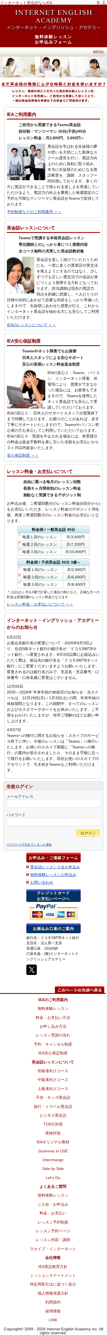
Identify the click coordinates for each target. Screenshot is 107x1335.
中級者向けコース (53, 1079)
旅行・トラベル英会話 (53, 1106)
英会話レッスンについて (53, 1062)
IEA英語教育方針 (52, 1266)
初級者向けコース (53, 1071)
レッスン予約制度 (53, 1222)
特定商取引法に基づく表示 (53, 1284)
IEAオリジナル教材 (52, 1142)
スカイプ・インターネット (53, 1249)
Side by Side (53, 1168)
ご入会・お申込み (53, 1204)
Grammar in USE (53, 1151)
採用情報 (53, 1311)
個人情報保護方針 (53, 1293)
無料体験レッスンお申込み (53, 875)
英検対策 (53, 1133)
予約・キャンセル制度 (53, 1044)
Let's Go (53, 1177)
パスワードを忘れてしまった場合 (29, 844)
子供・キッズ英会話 (53, 1097)
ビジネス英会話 (53, 1115)
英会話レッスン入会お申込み (55, 867)
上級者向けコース (53, 1088)
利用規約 (53, 1302)
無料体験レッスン (53, 1008)
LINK (53, 1320)
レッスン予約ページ (53, 1231)
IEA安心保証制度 (52, 1053)
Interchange (53, 1160)
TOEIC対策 (53, 1124)
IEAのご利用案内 (53, 999)
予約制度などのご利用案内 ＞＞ (34, 212)
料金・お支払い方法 (53, 1017)
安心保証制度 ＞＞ (23, 455)
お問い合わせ (41, 882)
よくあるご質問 (53, 1186)
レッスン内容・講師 (53, 1240)
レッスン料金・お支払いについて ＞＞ (40, 604)
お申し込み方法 (53, 1026)
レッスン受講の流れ (53, 1035)
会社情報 (53, 1257)
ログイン (88, 833)
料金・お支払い (53, 1213)
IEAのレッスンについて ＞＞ (31, 325)
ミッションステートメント (53, 1275)
